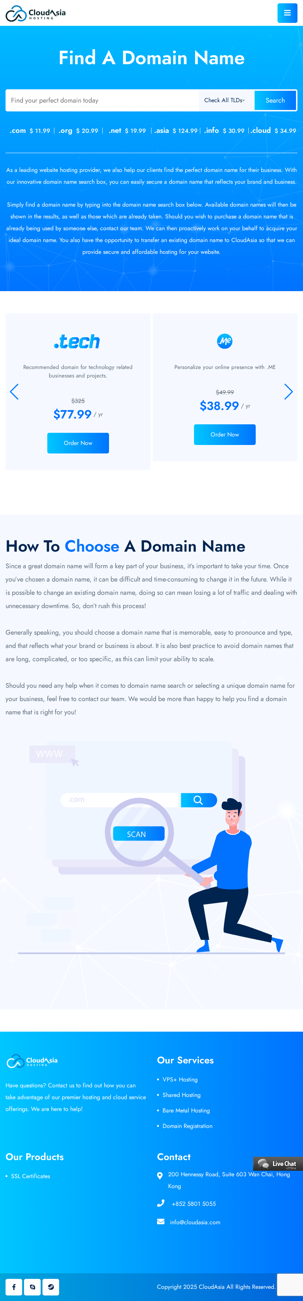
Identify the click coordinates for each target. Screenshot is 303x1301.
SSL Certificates (30, 1176)
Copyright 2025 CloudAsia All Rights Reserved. (216, 1287)
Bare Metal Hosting (186, 1110)
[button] (289, 392)
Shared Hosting (182, 1095)
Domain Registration (187, 1126)
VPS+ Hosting (180, 1079)
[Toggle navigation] (287, 13)
